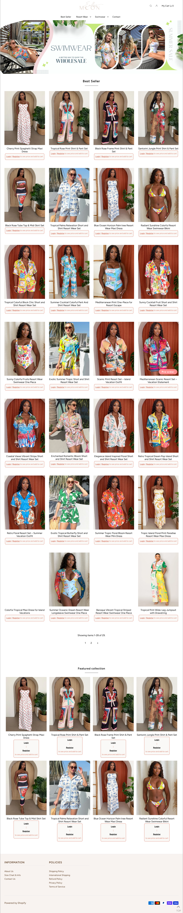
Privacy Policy (55, 883)
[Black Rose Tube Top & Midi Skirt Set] (24, 195)
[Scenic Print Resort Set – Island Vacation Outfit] (114, 349)
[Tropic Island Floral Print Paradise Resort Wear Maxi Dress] (158, 503)
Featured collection (91, 668)
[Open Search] (150, 5)
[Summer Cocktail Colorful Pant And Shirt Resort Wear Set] (69, 272)
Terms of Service (57, 886)
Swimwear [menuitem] (100, 17)
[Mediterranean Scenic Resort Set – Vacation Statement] (158, 349)
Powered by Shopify (15, 902)
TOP (178, 909)
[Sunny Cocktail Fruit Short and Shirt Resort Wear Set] (158, 272)
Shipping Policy (56, 871)
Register (16, 156)
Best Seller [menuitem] (66, 17)
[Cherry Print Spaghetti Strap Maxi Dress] (24, 118)
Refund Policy (55, 879)
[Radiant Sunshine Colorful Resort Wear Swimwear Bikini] (158, 195)
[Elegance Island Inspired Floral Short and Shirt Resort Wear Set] (114, 426)
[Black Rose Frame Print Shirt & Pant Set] (114, 118)
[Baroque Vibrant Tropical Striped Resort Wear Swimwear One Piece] (114, 580)
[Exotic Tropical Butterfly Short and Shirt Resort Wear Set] (69, 503)
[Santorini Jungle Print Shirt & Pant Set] (158, 118)
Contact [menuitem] (116, 17)
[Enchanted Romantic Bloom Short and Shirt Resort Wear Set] (69, 426)
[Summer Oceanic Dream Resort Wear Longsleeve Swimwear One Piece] (69, 580)
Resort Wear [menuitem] (82, 17)
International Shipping (59, 875)
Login (8, 156)
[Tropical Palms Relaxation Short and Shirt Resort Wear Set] (69, 195)
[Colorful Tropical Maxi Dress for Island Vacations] (24, 580)
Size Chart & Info (12, 875)
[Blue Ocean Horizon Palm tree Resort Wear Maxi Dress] (114, 195)
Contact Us (9, 879)
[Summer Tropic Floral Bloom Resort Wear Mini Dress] (114, 503)
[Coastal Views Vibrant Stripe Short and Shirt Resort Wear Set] (24, 426)
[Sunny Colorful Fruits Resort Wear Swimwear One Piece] (24, 349)
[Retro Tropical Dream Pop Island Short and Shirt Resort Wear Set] (158, 426)
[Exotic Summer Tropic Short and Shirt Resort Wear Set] (69, 349)
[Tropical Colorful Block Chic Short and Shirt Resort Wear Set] (24, 272)
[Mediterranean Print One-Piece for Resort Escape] (114, 272)
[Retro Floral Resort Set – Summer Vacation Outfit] (24, 503)
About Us (8, 871)
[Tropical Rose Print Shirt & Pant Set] (69, 118)
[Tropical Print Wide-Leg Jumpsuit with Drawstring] (158, 580)
